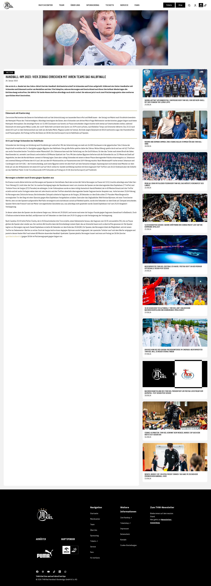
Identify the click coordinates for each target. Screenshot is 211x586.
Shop (180, 5)
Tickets (110, 5)
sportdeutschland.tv (13, 236)
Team (61, 5)
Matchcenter (46, 5)
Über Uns (75, 5)
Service (124, 5)
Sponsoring (92, 5)
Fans (137, 5)
